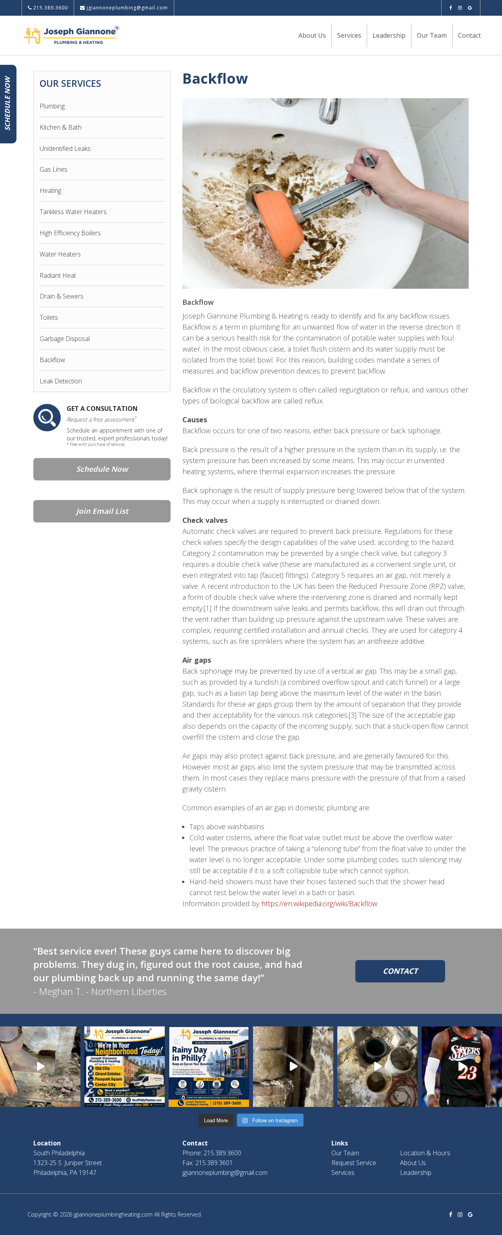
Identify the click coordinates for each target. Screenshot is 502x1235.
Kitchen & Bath (61, 127)
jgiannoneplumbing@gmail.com (126, 7)
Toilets (49, 317)
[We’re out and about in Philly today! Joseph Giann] (124, 1066)
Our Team (432, 35)
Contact (469, 35)
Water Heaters (60, 254)
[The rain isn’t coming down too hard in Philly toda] (209, 1066)
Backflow (52, 359)
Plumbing (52, 106)
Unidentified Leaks (65, 148)
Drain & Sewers (62, 296)
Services (349, 35)
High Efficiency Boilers (70, 233)
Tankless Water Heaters (73, 211)
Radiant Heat (58, 275)
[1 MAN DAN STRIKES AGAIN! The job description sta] (377, 1066)
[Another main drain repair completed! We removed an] (40, 1066)
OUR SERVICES (70, 83)
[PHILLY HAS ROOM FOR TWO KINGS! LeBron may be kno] (462, 1066)
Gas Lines (53, 169)
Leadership (389, 35)
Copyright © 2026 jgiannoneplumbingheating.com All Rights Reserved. (114, 1214)
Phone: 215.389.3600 (211, 1153)
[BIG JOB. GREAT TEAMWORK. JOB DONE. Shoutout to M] (293, 1066)
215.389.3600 (50, 7)
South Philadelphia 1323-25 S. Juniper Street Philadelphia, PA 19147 (67, 1163)
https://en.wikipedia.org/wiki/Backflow (319, 903)
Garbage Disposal (65, 338)
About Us (312, 35)
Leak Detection (61, 381)
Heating (50, 190)
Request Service (353, 1162)
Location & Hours (425, 1153)
